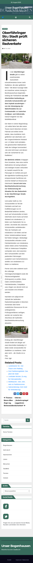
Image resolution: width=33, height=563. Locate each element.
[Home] (2, 17)
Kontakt (9, 560)
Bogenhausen (7, 445)
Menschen (6, 464)
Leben (5, 459)
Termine (5, 473)
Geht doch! (6, 450)
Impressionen (7, 454)
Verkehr (5, 28)
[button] (30, 17)
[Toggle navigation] (16, 17)
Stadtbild (6, 468)
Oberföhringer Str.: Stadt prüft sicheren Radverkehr (14, 38)
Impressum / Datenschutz (22, 560)
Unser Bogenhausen (16, 7)
